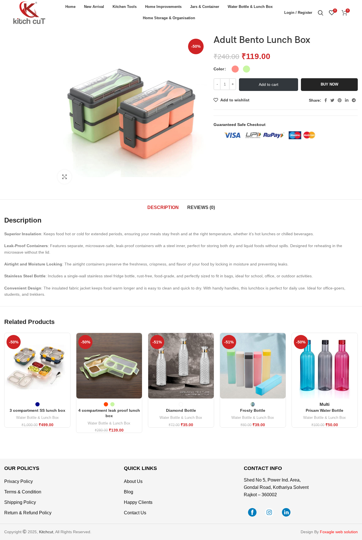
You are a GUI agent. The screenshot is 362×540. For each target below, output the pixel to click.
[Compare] (66, 342)
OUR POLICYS (21, 468)
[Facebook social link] (326, 100)
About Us (133, 481)
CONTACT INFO (263, 468)
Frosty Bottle (252, 410)
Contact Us (135, 512)
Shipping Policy (20, 502)
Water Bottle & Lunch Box (37, 417)
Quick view (66, 355)
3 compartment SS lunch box (37, 410)
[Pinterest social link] (339, 100)
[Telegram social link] (353, 100)
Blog (128, 491)
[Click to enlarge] (64, 177)
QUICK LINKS (140, 468)
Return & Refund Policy (27, 512)
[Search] (320, 12)
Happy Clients (138, 502)
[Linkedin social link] (346, 100)
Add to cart (268, 84)
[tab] (163, 207)
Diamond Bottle (181, 410)
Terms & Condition (22, 491)
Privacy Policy (18, 481)
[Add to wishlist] (66, 367)
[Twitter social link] (332, 100)
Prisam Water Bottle (324, 410)
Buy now (329, 84)
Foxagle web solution (339, 532)
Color (219, 69)
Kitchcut (46, 532)
